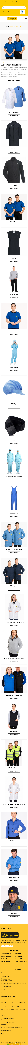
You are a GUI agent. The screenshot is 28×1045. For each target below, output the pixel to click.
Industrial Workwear (6, 961)
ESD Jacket (14, 185)
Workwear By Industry (20, 958)
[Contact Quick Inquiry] (19, 1043)
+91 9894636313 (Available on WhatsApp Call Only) (13, 1027)
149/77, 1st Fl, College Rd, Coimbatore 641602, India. (13, 1002)
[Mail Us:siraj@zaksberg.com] (15, 1043)
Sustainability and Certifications (12, 4)
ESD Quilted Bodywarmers (14, 695)
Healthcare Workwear (6, 956)
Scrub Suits (3, 964)
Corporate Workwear (6, 953)
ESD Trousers (14, 294)
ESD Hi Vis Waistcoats (14, 768)
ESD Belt (14, 440)
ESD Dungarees (14, 513)
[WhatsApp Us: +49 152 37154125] (12, 1044)
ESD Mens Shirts (14, 877)
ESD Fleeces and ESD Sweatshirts (14, 659)
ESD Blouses (14, 841)
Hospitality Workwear (6, 958)
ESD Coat (14, 149)
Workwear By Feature (20, 956)
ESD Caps (14, 404)
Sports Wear (18, 953)
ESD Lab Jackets (14, 586)
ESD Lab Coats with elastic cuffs (14, 549)
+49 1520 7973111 (6, 986)
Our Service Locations (7, 1034)
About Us (12, 1)
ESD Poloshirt (14, 222)
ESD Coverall (14, 367)
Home (6, 1)
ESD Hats (14, 913)
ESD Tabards (14, 731)
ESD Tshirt (14, 331)
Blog (23, 4)
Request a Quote (7, 11)
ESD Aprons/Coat (14, 112)
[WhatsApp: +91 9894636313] (8, 1044)
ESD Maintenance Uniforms (14, 476)
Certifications (18, 969)
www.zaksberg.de (6, 992)
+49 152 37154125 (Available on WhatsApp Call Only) (14, 983)
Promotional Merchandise (21, 961)
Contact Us (15, 11)
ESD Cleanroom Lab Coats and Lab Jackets (14, 804)
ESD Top (14, 258)
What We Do (19, 1)
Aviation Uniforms (19, 964)
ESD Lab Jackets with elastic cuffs (14, 622)
